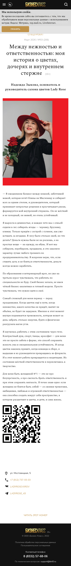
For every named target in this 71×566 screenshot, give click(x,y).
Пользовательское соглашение (35, 545)
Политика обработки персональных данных (35, 542)
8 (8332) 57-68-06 (35, 556)
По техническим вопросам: (35, 561)
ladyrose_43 (18, 493)
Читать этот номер (35, 515)
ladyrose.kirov (20, 486)
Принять (15, 29)
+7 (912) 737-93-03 (20, 479)
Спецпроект (35, 34)
